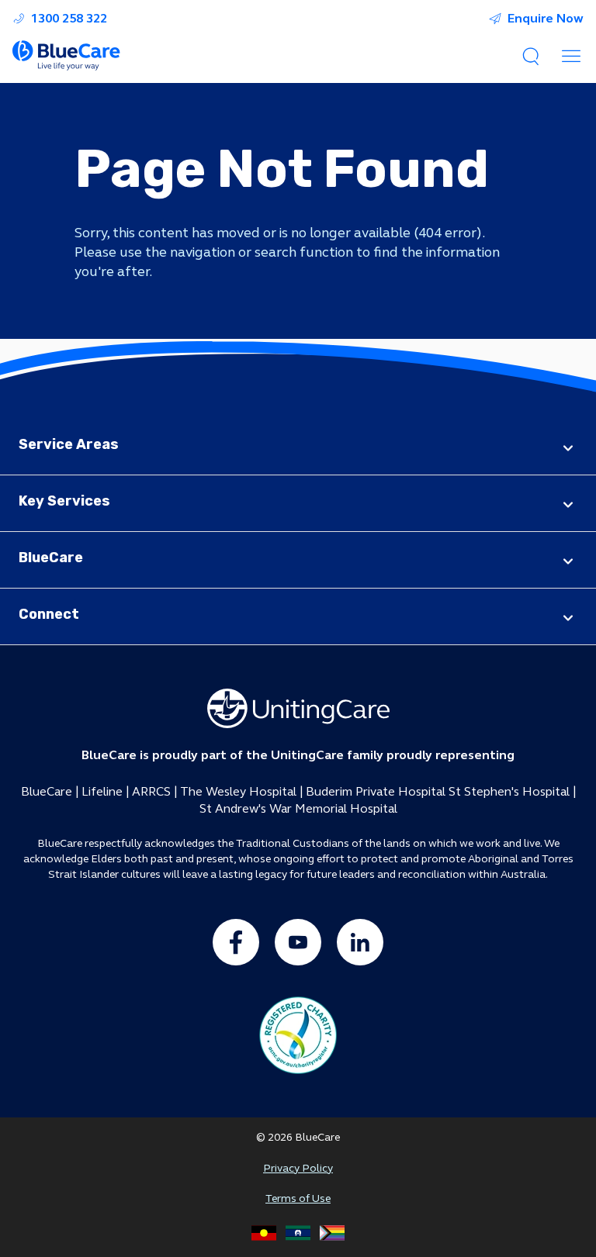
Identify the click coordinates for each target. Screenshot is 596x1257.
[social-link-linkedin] (360, 942)
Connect (49, 614)
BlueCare (51, 557)
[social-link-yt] (298, 942)
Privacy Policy (298, 1168)
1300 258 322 (69, 18)
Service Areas (69, 444)
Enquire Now (546, 18)
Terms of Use (298, 1198)
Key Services (64, 500)
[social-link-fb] (236, 942)
